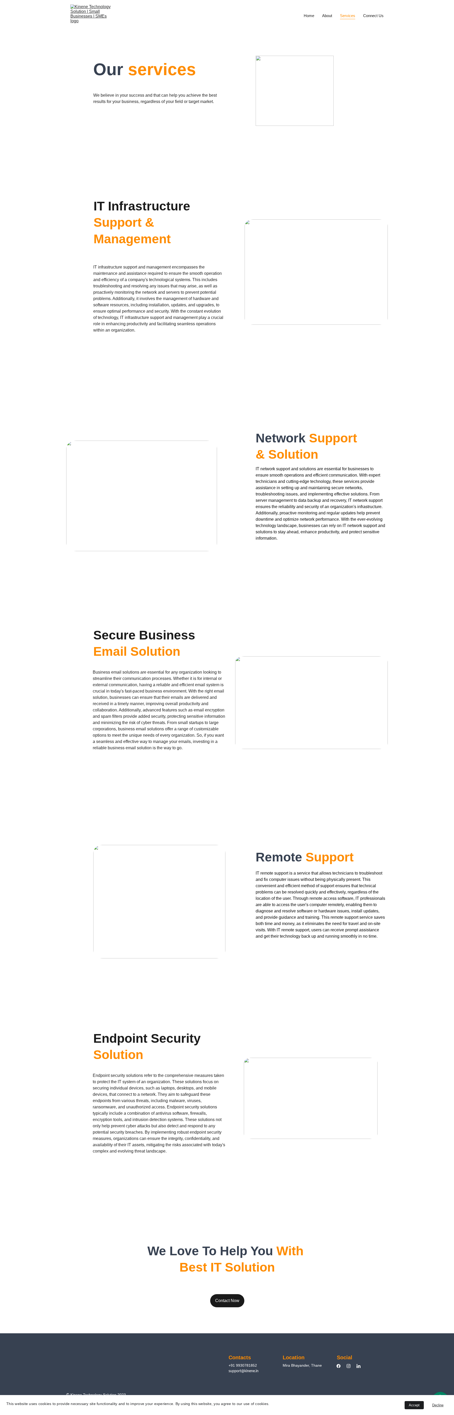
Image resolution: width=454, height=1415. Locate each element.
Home (309, 15)
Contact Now (227, 1300)
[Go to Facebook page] (341, 1366)
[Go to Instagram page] (351, 1366)
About (327, 15)
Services (347, 15)
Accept (414, 1405)
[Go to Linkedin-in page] (358, 1366)
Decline (437, 1405)
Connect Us (373, 15)
